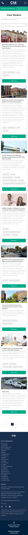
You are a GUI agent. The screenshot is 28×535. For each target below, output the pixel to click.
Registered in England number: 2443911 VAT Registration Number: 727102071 (12, 496)
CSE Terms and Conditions (5, 460)
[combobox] (14, 25)
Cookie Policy (4, 445)
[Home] (13, 3)
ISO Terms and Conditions (4, 456)
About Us (7, 19)
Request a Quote (22, 8)
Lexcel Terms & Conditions (4, 463)
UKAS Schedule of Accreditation (5, 474)
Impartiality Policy (5, 454)
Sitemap (3, 452)
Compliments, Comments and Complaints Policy (5, 478)
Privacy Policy (4, 444)
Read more (14, 81)
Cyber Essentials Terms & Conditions (6, 467)
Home (2, 19)
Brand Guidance (5, 471)
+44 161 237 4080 (5, 489)
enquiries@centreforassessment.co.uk (10, 500)
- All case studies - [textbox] (6, 25)
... (19, 424)
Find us (3, 503)
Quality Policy (4, 469)
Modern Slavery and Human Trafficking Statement (6, 449)
